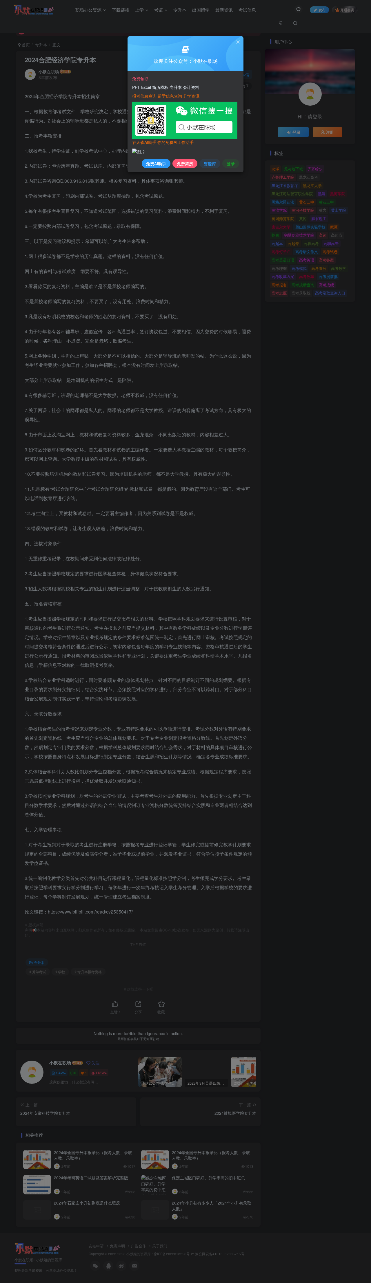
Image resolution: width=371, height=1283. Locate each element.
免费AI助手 (156, 163)
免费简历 (185, 163)
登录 (231, 163)
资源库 (210, 163)
